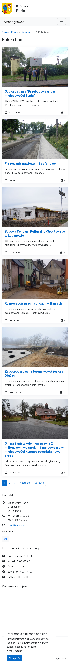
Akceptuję (14, 658)
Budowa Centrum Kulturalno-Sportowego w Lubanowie (35, 233)
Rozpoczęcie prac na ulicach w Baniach (33, 303)
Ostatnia (40, 482)
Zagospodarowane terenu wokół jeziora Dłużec (34, 373)
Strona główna (14, 22)
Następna (26, 482)
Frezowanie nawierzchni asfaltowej (30, 163)
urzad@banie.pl (16, 524)
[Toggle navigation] (61, 21)
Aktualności (28, 31)
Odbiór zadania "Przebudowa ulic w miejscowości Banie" (30, 93)
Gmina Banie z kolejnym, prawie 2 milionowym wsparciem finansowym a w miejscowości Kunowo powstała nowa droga (34, 449)
